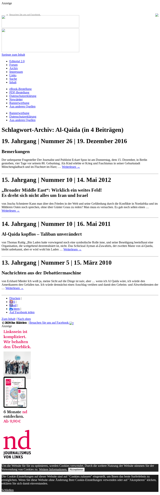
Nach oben (24, 319)
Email (13, 305)
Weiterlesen (71, 166)
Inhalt (12, 82)
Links (12, 75)
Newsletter (16, 99)
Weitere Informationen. (53, 469)
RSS (12, 301)
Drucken (14, 298)
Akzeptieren (76, 469)
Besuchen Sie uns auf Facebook (25, 14)
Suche (13, 78)
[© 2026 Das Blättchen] (14, 322)
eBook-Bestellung (20, 89)
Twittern (14, 308)
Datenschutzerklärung (22, 96)
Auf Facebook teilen (22, 312)
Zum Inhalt (8, 319)
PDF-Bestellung (19, 92)
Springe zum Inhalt (13, 54)
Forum (13, 64)
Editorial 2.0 (17, 61)
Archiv (13, 68)
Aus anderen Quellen (22, 106)
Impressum (16, 71)
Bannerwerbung (19, 103)
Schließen (8, 490)
